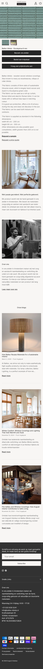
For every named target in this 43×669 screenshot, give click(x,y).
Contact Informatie (8, 648)
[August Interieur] (21, 3)
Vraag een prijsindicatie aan (21, 66)
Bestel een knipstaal (21, 59)
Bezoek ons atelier (21, 53)
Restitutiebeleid (18, 651)
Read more (6, 376)
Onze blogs (21, 307)
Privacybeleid (6, 651)
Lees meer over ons (9, 289)
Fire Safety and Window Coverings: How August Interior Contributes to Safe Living (21, 508)
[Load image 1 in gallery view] (21, 23)
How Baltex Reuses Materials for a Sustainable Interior (20, 356)
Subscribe (21, 563)
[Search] (8, 3)
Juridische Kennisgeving (24, 648)
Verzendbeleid (30, 651)
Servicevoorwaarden (8, 654)
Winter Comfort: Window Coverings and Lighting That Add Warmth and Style (21, 432)
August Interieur (12, 661)
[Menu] (2, 3)
